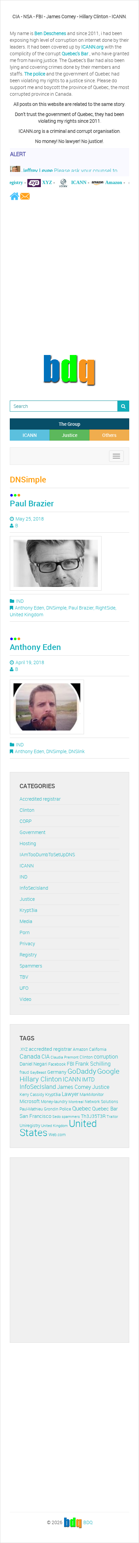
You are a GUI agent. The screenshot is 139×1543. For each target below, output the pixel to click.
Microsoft (30, 1101)
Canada (30, 1056)
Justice (69, 435)
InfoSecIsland (34, 888)
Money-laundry (54, 1101)
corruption (106, 1056)
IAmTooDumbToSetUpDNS (47, 854)
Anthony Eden (29, 607)
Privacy (27, 943)
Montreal (76, 1101)
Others (109, 435)
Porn (25, 932)
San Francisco (35, 1115)
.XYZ (24, 1049)
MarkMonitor (92, 1094)
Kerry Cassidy (32, 1094)
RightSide (105, 607)
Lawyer (70, 1094)
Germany (56, 1072)
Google (108, 1071)
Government (33, 832)
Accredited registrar (40, 799)
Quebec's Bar (75, 53)
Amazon (80, 1049)
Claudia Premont (65, 1057)
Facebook (57, 1064)
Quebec (81, 1108)
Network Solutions (101, 1101)
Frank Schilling (93, 1063)
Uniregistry (30, 1125)
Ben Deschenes (50, 33)
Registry (28, 954)
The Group (69, 424)
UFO (24, 988)
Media (26, 921)
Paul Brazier (32, 503)
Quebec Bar (105, 1108)
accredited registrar (50, 1049)
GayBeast (38, 1072)
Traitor (112, 1116)
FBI (70, 1064)
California (97, 1049)
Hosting (28, 843)
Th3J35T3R (93, 1116)
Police (65, 1109)
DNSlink (76, 751)
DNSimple (56, 607)
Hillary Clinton (41, 1079)
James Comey (74, 1087)
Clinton (27, 810)
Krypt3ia (28, 910)
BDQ (87, 1522)
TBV (24, 977)
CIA (45, 1056)
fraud (24, 1072)
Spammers (31, 965)
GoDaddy (81, 1071)
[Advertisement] (69, 277)
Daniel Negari (33, 1064)
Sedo (56, 1116)
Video (25, 999)
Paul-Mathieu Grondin (39, 1109)
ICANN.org (92, 46)
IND (20, 601)
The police (34, 73)
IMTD (88, 1079)
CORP (26, 821)
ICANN (30, 435)
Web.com (57, 1134)
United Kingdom (26, 614)
